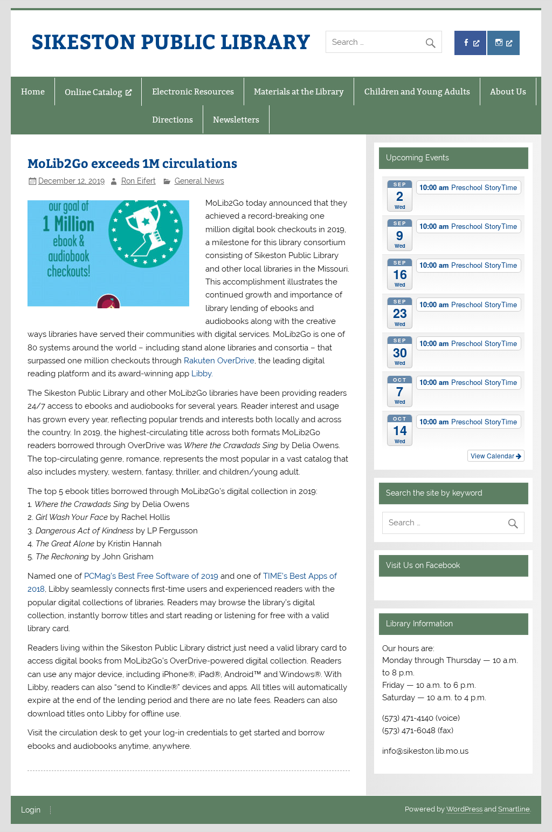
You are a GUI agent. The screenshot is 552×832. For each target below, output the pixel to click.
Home (33, 91)
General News (199, 181)
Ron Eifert (138, 181)
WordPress (464, 809)
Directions (172, 119)
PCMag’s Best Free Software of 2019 (151, 576)
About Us (508, 91)
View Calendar (493, 455)
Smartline (514, 809)
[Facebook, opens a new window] (470, 43)
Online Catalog (93, 92)
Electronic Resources (193, 91)
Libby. (202, 373)
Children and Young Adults (417, 91)
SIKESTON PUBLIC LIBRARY (170, 41)
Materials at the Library (299, 91)
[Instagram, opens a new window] (503, 43)
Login (30, 810)
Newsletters (236, 119)
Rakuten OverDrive (219, 361)
